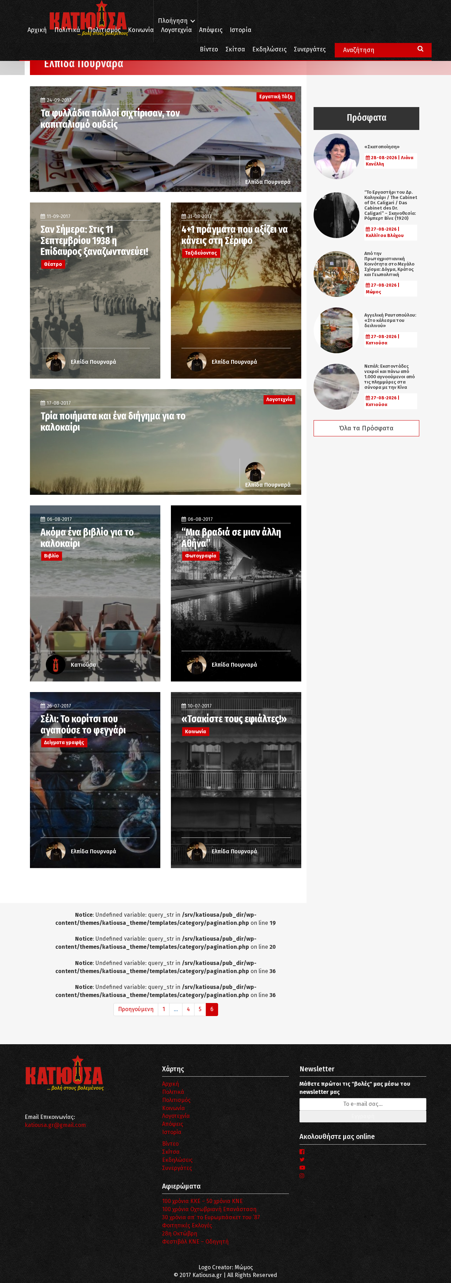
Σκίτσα (235, 49)
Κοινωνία (141, 30)
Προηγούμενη (136, 1009)
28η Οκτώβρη (179, 1233)
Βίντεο (209, 49)
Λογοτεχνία (176, 1116)
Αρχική (37, 30)
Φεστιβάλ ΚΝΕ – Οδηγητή (195, 1241)
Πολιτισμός (104, 30)
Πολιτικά (67, 30)
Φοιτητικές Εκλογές (187, 1225)
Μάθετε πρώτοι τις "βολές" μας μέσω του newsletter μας (354, 1087)
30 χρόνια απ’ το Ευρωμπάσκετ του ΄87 (211, 1217)
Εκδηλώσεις (269, 49)
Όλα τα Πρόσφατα (366, 428)
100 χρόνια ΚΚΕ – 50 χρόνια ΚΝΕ (202, 1201)
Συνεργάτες (310, 49)
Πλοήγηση (173, 21)
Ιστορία (240, 30)
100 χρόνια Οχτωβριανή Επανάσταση (209, 1209)
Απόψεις (210, 30)
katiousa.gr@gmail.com (55, 1125)
